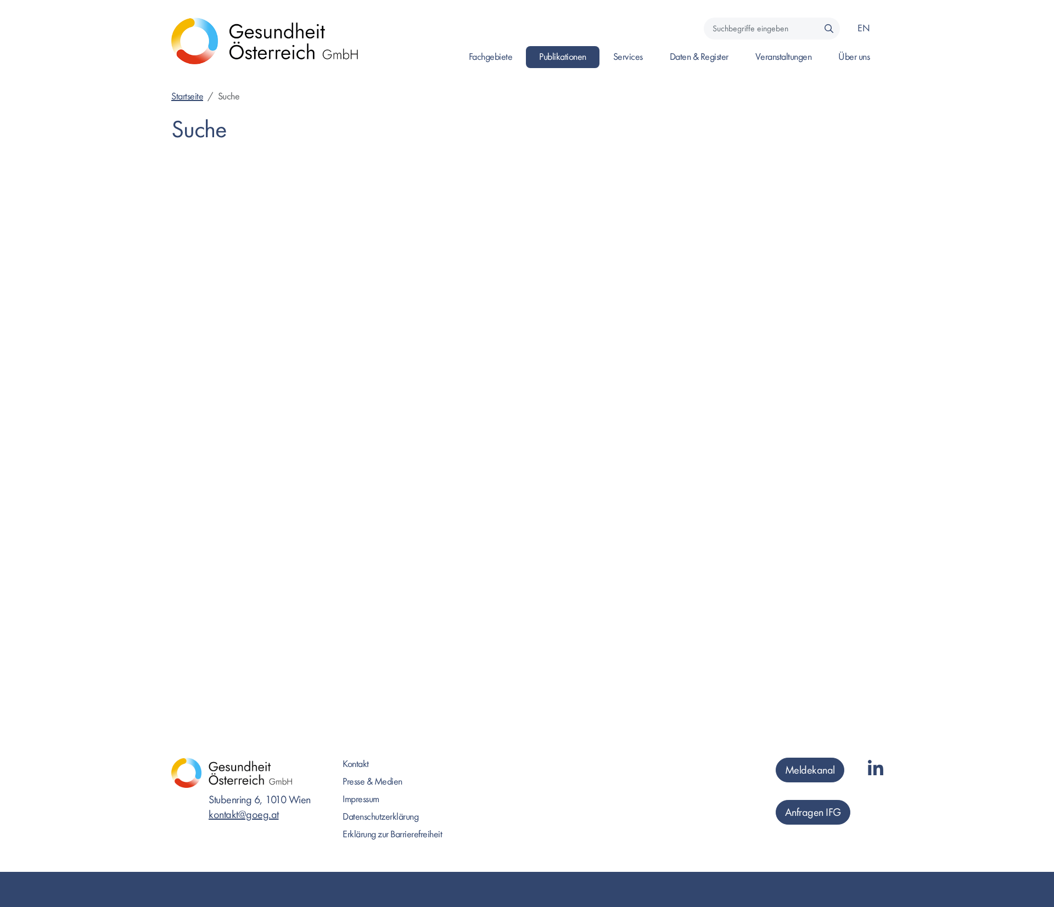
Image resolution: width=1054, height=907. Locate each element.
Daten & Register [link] (699, 57)
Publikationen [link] (562, 57)
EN (863, 28)
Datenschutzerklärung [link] (380, 816)
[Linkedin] (875, 769)
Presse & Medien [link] (372, 781)
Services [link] (628, 57)
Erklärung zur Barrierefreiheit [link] (392, 834)
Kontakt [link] (356, 764)
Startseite (187, 96)
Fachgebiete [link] (491, 57)
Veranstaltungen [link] (783, 57)
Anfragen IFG (813, 812)
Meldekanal (810, 770)
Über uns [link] (854, 57)
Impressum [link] (361, 799)
